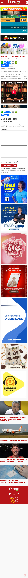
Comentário (4, 129)
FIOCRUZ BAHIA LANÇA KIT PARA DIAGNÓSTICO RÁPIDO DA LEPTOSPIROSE (12, 481)
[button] (1, 2)
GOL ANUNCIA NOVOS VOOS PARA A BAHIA (13, 440)
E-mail (3, 153)
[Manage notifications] (25, 575)
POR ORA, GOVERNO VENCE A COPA (13, 56)
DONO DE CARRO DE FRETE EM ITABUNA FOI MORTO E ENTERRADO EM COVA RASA (13, 460)
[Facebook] (9, 493)
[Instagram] (14, 493)
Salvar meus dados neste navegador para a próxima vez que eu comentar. (12, 161)
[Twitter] (18, 493)
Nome (3, 148)
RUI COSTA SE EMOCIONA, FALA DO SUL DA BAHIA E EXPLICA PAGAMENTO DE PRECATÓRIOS (13, 419)
